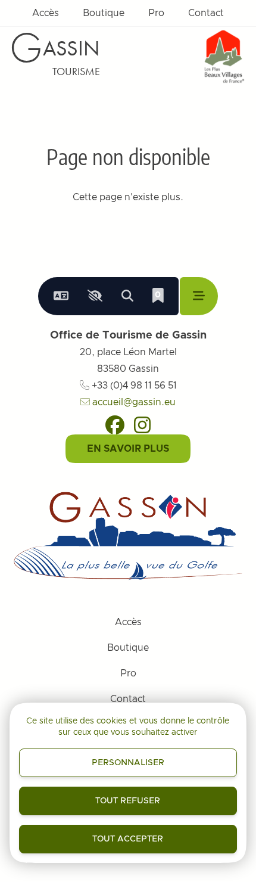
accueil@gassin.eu (133, 402)
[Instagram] (142, 425)
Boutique (103, 13)
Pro (156, 13)
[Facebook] (115, 425)
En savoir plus (128, 449)
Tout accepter (127, 839)
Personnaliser (128, 763)
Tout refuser (127, 801)
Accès (45, 13)
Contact (206, 13)
